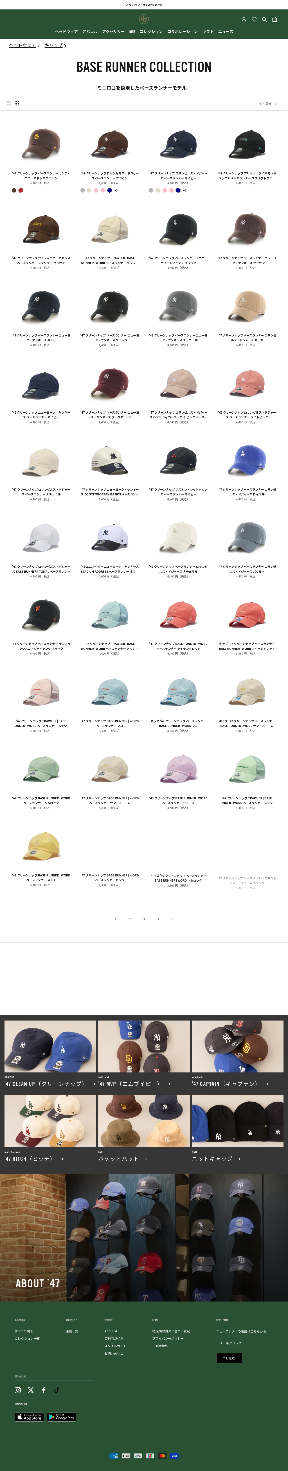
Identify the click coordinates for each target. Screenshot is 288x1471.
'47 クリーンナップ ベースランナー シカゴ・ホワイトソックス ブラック (178, 260)
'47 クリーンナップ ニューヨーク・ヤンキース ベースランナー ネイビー (41, 414)
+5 (116, 190)
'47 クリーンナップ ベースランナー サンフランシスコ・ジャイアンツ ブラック (41, 646)
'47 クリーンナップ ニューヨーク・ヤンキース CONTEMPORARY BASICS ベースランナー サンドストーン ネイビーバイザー (110, 491)
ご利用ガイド (113, 1338)
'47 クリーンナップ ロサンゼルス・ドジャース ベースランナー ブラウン (110, 175)
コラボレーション (182, 32)
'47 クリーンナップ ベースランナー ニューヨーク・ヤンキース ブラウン (247, 260)
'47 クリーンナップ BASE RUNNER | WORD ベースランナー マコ (110, 723)
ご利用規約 (160, 1346)
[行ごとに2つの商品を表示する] (9, 103)
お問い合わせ (113, 1353)
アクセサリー (113, 32)
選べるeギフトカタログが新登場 (144, 5)
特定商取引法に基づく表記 (171, 1331)
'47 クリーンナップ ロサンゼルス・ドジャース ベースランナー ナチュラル (41, 491)
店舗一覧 (72, 1331)
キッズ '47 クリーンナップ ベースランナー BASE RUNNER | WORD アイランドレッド (247, 646)
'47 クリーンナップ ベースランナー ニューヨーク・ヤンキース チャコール (178, 337)
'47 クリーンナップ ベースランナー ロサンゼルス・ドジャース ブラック (247, 877)
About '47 (111, 1331)
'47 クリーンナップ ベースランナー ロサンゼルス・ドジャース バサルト (247, 568)
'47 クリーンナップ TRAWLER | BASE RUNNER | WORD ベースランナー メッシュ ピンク (41, 723)
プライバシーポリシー (168, 1338)
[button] (14, 190)
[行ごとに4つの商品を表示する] (17, 103)
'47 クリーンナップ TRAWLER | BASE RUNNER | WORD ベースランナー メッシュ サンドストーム (109, 260)
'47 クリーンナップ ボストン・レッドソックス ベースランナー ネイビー (178, 491)
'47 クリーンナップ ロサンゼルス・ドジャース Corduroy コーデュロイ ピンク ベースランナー (178, 414)
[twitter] (31, 1389)
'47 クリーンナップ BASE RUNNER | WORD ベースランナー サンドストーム (110, 800)
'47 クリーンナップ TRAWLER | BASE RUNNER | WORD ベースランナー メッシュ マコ (109, 646)
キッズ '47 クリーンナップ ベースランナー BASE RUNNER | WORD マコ (178, 723)
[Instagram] (18, 1389)
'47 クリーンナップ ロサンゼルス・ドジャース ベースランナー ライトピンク (247, 414)
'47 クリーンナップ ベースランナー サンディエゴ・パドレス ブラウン (41, 175)
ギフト (208, 32)
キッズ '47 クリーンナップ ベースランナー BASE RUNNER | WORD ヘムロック (178, 877)
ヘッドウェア (66, 32)
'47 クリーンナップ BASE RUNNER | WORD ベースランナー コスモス (178, 800)
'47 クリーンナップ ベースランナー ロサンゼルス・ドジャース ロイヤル (247, 491)
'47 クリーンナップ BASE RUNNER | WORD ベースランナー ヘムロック (41, 800)
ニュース (225, 32)
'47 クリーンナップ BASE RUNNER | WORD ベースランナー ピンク (110, 877)
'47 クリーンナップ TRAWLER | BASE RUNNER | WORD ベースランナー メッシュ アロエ (247, 800)
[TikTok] (57, 1389)
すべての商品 (24, 1331)
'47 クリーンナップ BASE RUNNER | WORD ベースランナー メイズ (41, 877)
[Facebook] (44, 1389)
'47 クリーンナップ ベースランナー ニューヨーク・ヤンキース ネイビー (41, 337)
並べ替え (266, 104)
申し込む (229, 1358)
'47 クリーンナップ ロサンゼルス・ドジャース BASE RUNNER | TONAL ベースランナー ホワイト (41, 568)
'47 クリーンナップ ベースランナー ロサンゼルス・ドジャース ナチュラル (178, 568)
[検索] (264, 19)
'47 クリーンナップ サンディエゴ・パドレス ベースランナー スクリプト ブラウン (41, 260)
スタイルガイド (115, 1346)
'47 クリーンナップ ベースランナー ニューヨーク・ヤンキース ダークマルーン (109, 414)
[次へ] (172, 919)
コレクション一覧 (27, 1338)
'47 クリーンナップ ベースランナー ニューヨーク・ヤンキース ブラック (109, 337)
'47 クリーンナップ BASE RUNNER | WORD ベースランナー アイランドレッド (178, 646)
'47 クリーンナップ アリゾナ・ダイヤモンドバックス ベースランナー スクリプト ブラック (247, 175)
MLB (132, 32)
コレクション (151, 32)
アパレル (90, 32)
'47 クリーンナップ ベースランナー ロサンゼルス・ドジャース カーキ (247, 337)
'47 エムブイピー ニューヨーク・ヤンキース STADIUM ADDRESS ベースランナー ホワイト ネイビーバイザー (110, 568)
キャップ (54, 45)
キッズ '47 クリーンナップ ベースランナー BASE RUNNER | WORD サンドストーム (247, 723)
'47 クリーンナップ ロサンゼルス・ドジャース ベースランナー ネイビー (178, 175)
